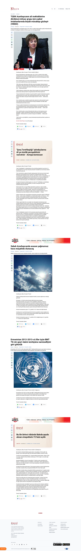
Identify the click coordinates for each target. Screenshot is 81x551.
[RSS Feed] (27, 544)
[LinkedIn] (24, 544)
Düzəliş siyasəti (51, 530)
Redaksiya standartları (53, 529)
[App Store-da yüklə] (57, 544)
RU (68, 548)
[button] (12, 32)
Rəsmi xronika (40, 525)
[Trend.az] (15, 9)
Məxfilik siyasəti (63, 525)
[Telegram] (22, 544)
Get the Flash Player (20, 120)
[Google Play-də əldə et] (66, 544)
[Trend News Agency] (14, 523)
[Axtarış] (52, 9)
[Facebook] (15, 544)
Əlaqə (50, 527)
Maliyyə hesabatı (52, 532)
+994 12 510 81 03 (14, 535)
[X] (17, 544)
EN (64, 548)
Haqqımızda (51, 524)
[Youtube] (19, 544)
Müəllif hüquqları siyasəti (65, 527)
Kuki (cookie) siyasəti (64, 529)
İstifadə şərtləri (63, 524)
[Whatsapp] (12, 544)
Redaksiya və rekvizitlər (53, 525)
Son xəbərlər (40, 524)
